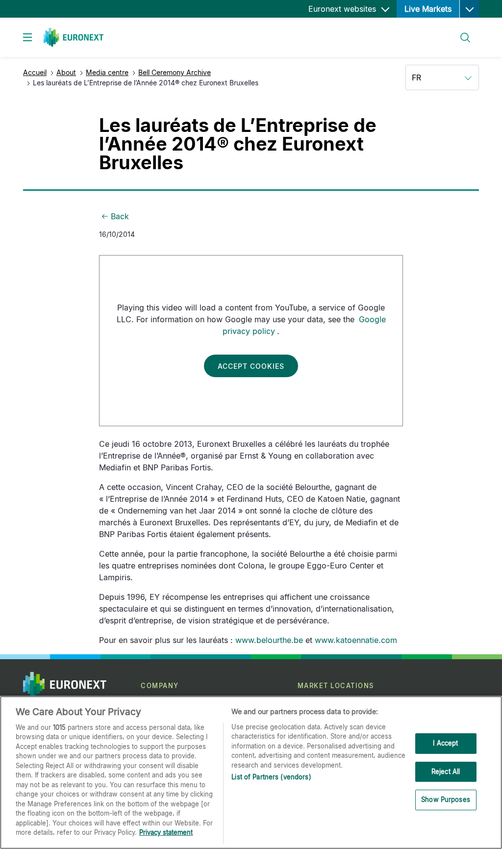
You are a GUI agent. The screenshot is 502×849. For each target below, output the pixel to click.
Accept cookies (251, 366)
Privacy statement (166, 832)
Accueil (35, 72)
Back (120, 216)
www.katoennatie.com (356, 640)
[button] (469, 9)
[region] (251, 772)
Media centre (107, 72)
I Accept (445, 743)
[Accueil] (73, 37)
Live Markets (428, 9)
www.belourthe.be (269, 640)
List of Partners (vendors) (271, 777)
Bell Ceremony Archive (174, 72)
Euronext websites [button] (343, 9)
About (66, 72)
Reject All (445, 771)
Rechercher (461, 31)
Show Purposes (445, 799)
